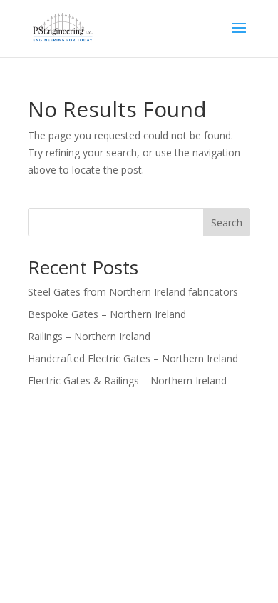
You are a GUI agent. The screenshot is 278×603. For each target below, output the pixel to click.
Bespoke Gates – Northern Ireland (107, 314)
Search (226, 222)
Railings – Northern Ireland (89, 336)
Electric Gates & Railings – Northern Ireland (127, 380)
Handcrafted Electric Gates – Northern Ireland (133, 358)
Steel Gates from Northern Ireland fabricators (133, 292)
